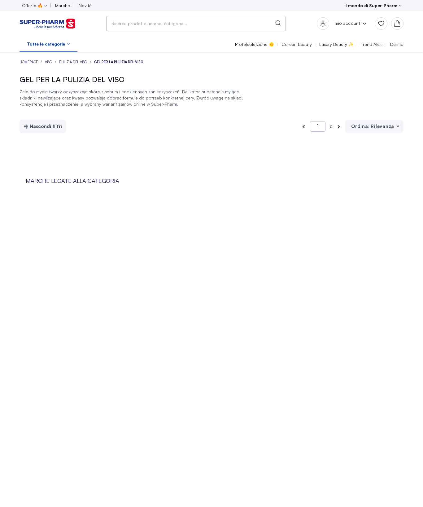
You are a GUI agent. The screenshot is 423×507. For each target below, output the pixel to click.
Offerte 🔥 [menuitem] (32, 5)
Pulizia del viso (73, 62)
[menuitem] (48, 44)
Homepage (29, 62)
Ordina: (360, 126)
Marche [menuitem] (62, 5)
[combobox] (196, 23)
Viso (49, 62)
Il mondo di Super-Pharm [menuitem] (370, 5)
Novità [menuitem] (85, 5)
